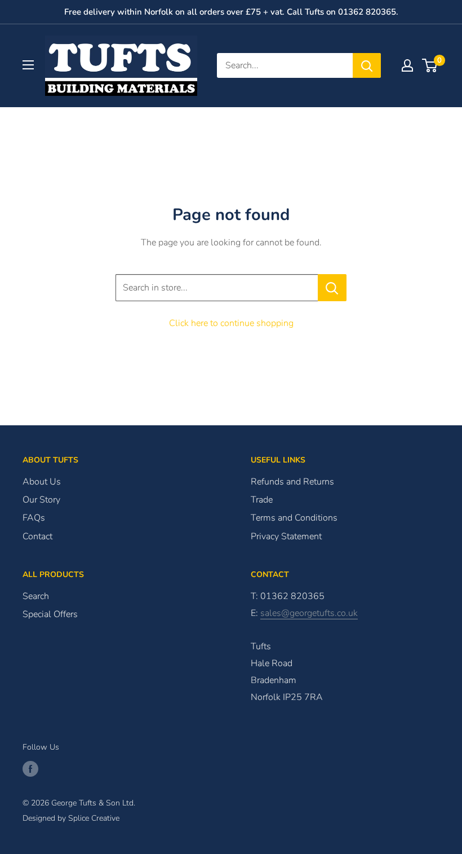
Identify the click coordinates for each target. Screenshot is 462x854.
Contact (37, 536)
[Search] (367, 65)
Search (36, 596)
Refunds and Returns (292, 482)
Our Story (41, 500)
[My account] (407, 65)
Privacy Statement (286, 536)
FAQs (34, 518)
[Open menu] (28, 64)
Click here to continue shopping (231, 323)
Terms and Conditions (294, 518)
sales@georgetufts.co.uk (309, 613)
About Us (42, 482)
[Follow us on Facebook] (30, 769)
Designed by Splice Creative (71, 818)
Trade (262, 500)
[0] (430, 65)
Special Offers (50, 614)
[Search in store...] (332, 287)
